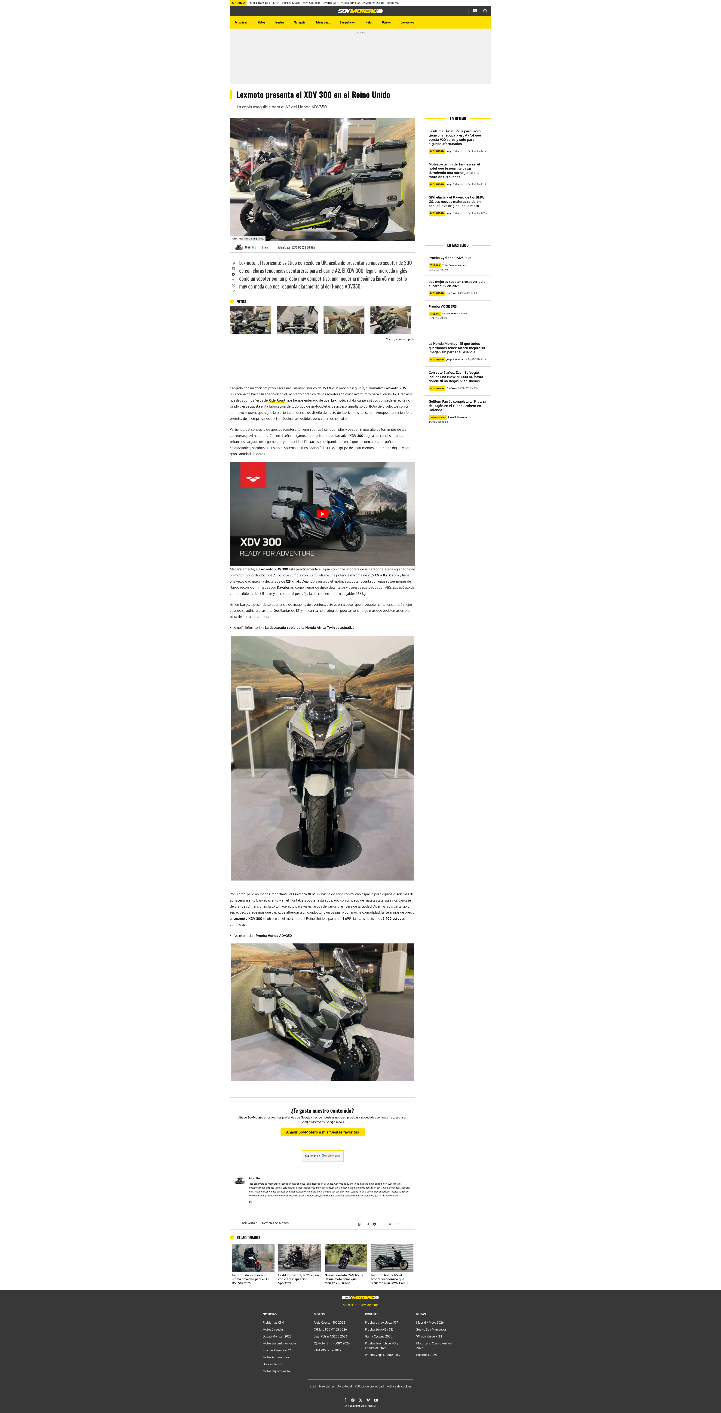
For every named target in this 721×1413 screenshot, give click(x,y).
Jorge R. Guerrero (455, 151)
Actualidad (249, 1223)
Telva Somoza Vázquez (454, 265)
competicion (438, 417)
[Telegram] (233, 274)
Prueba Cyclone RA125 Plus (450, 258)
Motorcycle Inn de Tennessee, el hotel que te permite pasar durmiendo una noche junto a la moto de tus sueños (454, 170)
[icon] (467, 11)
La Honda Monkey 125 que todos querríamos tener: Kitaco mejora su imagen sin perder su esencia (457, 347)
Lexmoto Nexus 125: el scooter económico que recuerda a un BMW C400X (389, 1279)
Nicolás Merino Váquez (454, 313)
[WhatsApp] (233, 262)
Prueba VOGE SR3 (443, 306)
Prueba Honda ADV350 (274, 935)
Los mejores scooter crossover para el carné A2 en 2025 (457, 283)
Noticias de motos (275, 1223)
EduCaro (451, 293)
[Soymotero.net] (360, 11)
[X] (233, 285)
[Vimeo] (368, 1400)
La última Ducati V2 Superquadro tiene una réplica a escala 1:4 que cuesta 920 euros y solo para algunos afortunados (455, 137)
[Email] (233, 268)
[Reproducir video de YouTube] (322, 514)
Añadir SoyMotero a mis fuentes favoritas (322, 1132)
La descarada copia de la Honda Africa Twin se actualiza (309, 627)
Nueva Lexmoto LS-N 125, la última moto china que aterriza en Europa (344, 1279)
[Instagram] (250, 1201)
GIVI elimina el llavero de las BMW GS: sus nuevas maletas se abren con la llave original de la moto (456, 201)
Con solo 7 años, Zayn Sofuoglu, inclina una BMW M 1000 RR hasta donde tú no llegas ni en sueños (456, 376)
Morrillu (250, 247)
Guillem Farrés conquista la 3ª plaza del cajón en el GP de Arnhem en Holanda (457, 405)
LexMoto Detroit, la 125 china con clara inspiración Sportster (298, 1279)
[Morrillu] (239, 246)
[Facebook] (233, 279)
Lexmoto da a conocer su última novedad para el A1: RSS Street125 (250, 1279)
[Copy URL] (233, 291)
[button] (485, 11)
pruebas (435, 265)
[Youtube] (376, 1400)
